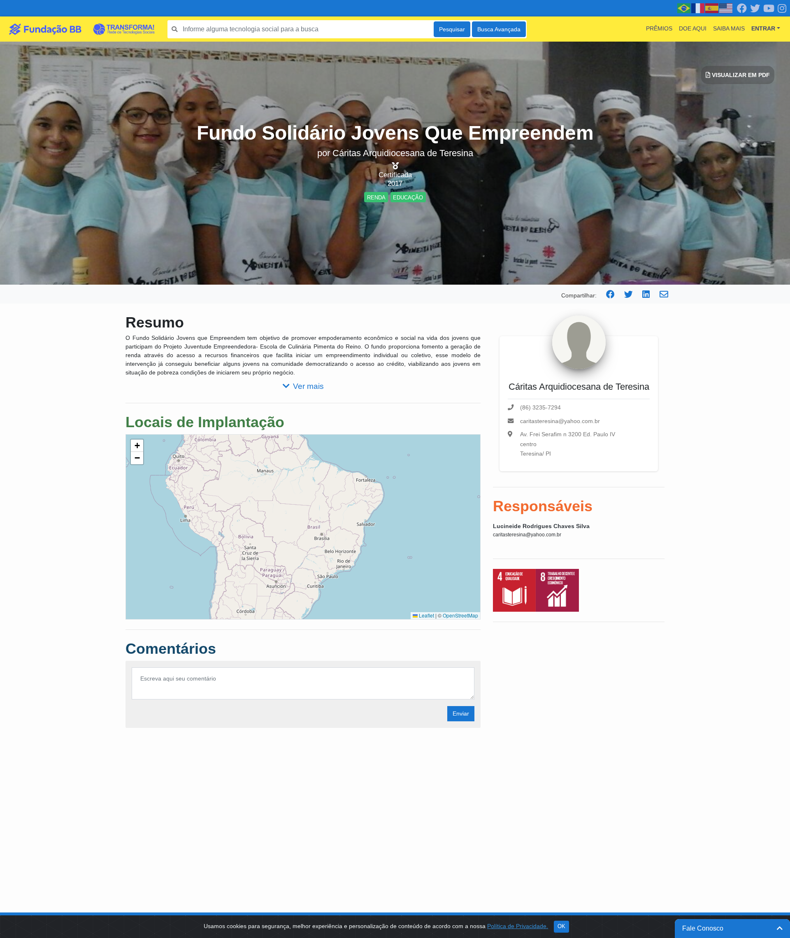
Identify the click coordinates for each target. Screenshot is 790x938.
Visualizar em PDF (740, 75)
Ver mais (308, 386)
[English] (726, 8)
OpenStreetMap (460, 615)
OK (561, 926)
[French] (698, 8)
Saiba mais (729, 28)
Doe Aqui (692, 28)
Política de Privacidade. (517, 926)
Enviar (461, 713)
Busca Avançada (498, 29)
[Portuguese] (684, 8)
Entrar (763, 28)
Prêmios (659, 28)
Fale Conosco (702, 928)
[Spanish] (712, 8)
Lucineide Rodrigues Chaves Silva (541, 526)
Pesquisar (452, 29)
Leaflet (426, 615)
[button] (137, 446)
